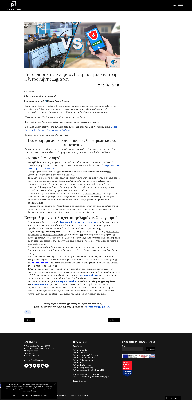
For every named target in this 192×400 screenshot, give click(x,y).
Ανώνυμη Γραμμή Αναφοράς (34, 360)
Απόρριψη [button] (24, 395)
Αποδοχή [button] (15, 395)
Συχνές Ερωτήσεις (79, 381)
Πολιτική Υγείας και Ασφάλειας (84, 360)
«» (88, 275)
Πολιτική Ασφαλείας (80, 350)
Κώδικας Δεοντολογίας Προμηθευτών (86, 374)
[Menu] (180, 5)
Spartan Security (40, 284)
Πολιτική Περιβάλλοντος (82, 365)
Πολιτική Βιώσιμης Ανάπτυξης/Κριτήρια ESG (88, 370)
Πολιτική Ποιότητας (80, 363)
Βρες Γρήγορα (172, 398)
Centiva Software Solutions (78, 395)
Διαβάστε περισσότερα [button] (39, 395)
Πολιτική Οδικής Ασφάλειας (83, 368)
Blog (27, 312)
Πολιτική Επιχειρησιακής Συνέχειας (85, 355)
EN (174, 5)
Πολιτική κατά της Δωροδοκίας (84, 358)
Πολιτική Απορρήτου (80, 353)
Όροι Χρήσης (77, 346)
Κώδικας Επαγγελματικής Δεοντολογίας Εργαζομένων (92, 377)
